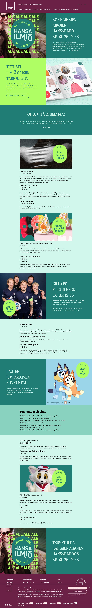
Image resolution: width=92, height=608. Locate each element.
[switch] (45, 603)
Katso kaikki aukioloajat (36, 4)
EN (85, 4)
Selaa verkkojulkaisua (17, 96)
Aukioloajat (59, 582)
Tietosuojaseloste (44, 582)
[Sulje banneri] (89, 587)
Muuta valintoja (21, 605)
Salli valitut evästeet (77, 591)
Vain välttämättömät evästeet (77, 594)
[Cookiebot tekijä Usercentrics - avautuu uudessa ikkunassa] (9, 605)
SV (82, 4)
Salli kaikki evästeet (77, 588)
